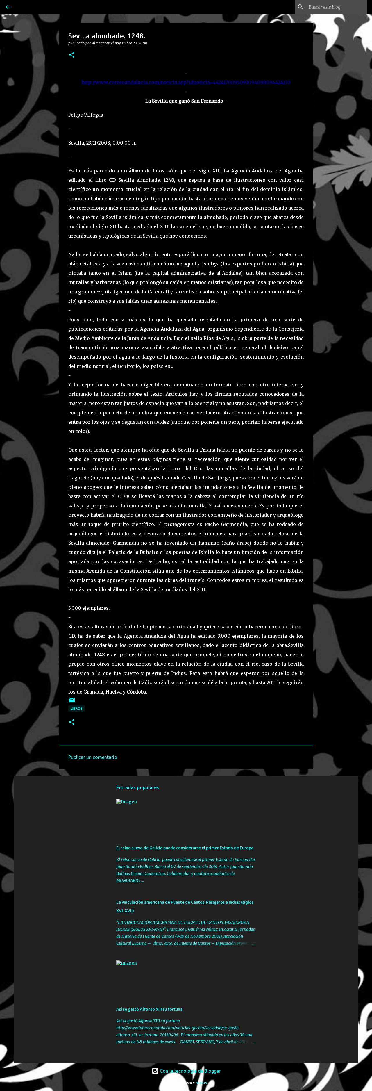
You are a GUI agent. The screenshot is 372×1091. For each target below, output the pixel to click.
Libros (77, 708)
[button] (71, 55)
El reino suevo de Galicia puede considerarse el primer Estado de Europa (184, 848)
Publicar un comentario (92, 757)
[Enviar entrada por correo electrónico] (71, 702)
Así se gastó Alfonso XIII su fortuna (149, 1009)
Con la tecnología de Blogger (190, 1071)
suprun (201, 1083)
